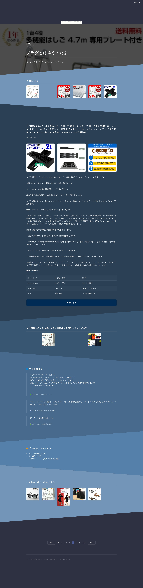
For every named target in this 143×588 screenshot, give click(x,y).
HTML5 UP (67, 559)
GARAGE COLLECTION (89, 288)
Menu (136, 3)
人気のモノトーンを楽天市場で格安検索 (44, 459)
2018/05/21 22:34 (49, 410)
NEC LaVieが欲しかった (37, 453)
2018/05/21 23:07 (46, 424)
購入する (73, 303)
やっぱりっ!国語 (35, 456)
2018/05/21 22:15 (46, 394)
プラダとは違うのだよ (35, 559)
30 (84, 543)
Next (91, 542)
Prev (51, 542)
